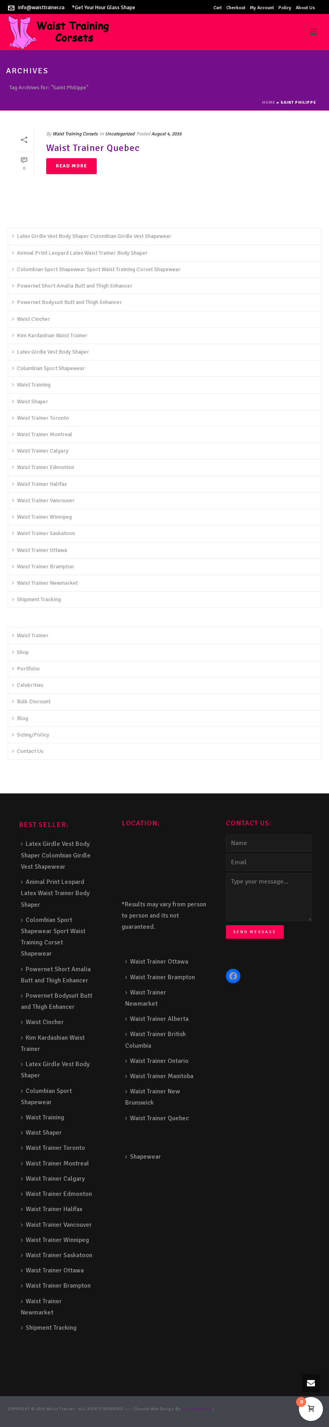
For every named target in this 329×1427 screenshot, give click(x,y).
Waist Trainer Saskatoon (46, 533)
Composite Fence (262, 1409)
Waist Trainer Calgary (43, 450)
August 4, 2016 (166, 134)
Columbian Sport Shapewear (51, 368)
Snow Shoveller (293, 1409)
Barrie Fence (248, 1415)
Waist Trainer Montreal (44, 434)
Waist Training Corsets (75, 134)
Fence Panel (224, 1415)
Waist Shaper (32, 401)
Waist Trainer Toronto (43, 418)
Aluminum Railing (81, 1415)
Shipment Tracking (39, 599)
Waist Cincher (33, 319)
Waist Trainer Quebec (93, 148)
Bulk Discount (34, 701)
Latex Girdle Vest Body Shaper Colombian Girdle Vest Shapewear (94, 236)
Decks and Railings (43, 1415)
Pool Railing (140, 1415)
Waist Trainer (33, 635)
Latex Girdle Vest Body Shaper (53, 351)
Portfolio (28, 668)
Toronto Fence (274, 1415)
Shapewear (145, 1157)
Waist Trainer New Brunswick (152, 1097)
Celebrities (30, 685)
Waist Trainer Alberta (159, 1019)
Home (268, 102)
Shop (23, 652)
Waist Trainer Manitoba (161, 1076)
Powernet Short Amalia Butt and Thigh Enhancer (74, 285)
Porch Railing (166, 1415)
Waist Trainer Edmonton (45, 467)
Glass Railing (114, 1415)
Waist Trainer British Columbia (155, 1039)
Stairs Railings (230, 1409)
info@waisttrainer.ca (41, 7)
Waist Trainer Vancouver (46, 500)
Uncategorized (119, 134)
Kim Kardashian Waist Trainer (52, 335)
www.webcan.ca (197, 1409)
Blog (22, 718)
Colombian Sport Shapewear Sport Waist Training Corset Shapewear (99, 269)
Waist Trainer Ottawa (42, 550)
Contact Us (30, 751)
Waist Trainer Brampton (45, 566)
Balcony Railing (196, 1415)
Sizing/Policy (33, 734)
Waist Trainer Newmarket (47, 583)
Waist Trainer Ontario (159, 1061)
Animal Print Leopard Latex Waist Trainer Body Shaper (82, 253)
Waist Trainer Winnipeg (44, 516)
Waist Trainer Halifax (42, 484)
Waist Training (34, 384)
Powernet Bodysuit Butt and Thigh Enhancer (69, 302)
